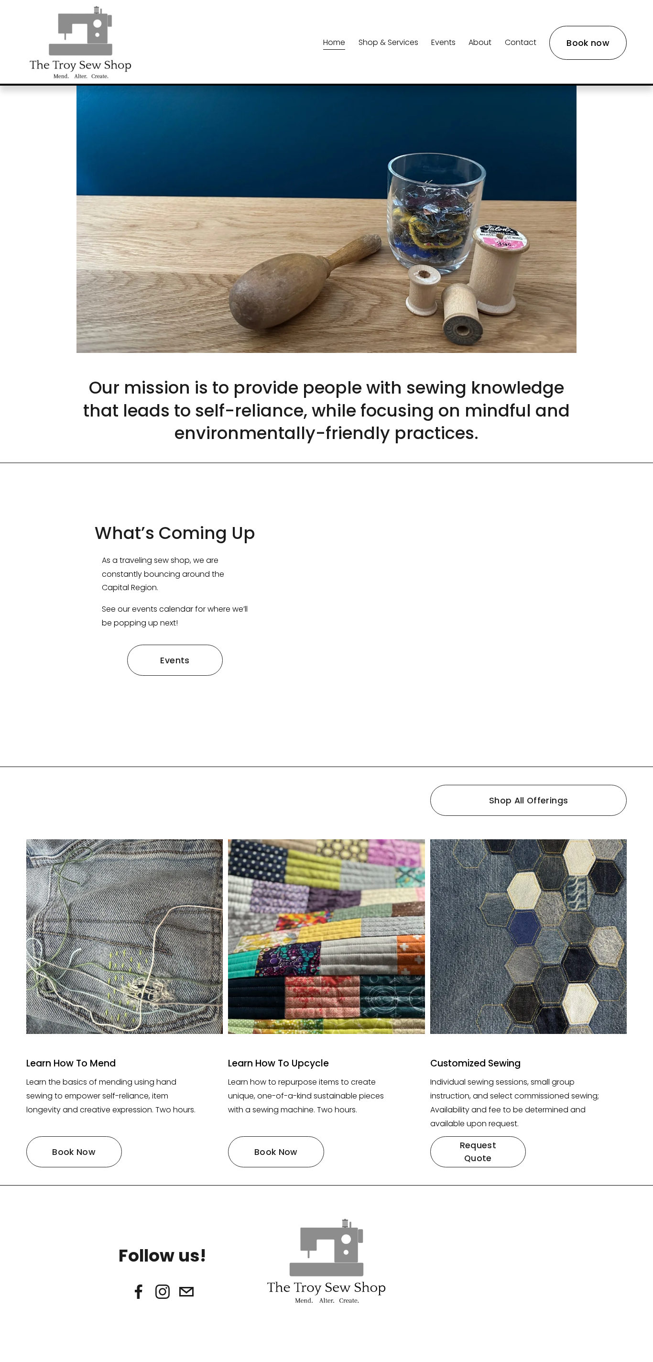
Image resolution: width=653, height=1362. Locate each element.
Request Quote (478, 1151)
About (479, 42)
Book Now (74, 1152)
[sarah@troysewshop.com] (186, 1291)
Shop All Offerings (528, 800)
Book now (587, 43)
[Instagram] (162, 1291)
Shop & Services (388, 42)
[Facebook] (138, 1291)
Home (334, 42)
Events (443, 42)
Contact (520, 42)
